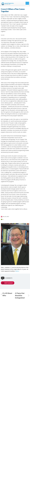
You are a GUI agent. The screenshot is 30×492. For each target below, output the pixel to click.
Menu (27, 3)
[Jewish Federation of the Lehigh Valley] (8, 4)
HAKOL (17, 271)
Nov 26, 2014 (6, 216)
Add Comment (8, 283)
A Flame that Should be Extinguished (20, 295)
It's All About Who (7, 294)
